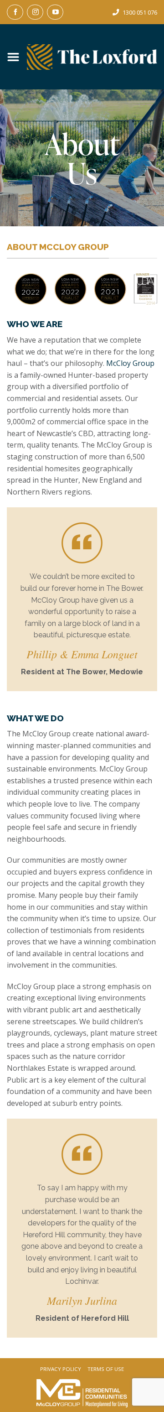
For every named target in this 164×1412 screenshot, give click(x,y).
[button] (17, 57)
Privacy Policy (60, 1369)
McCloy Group (130, 363)
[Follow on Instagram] (35, 12)
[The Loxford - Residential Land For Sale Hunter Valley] (92, 57)
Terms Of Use (105, 1369)
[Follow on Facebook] (15, 12)
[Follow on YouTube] (55, 12)
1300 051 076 (140, 12)
